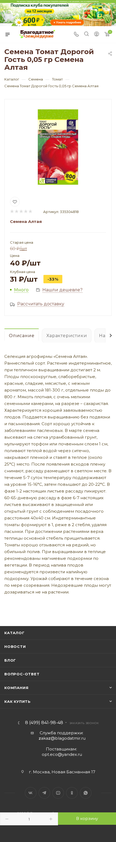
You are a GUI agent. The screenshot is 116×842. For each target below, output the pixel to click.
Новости (15, 646)
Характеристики (66, 335)
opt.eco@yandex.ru (62, 754)
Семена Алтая (26, 221)
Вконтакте (30, 793)
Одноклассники (72, 793)
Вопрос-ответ (22, 674)
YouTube (58, 793)
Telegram (44, 793)
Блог (10, 660)
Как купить (17, 701)
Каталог (14, 633)
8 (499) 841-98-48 (44, 723)
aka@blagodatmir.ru (62, 738)
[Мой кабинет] (96, 34)
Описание (21, 335)
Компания (16, 688)
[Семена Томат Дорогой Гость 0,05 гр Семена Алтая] (58, 147)
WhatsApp (85, 793)
